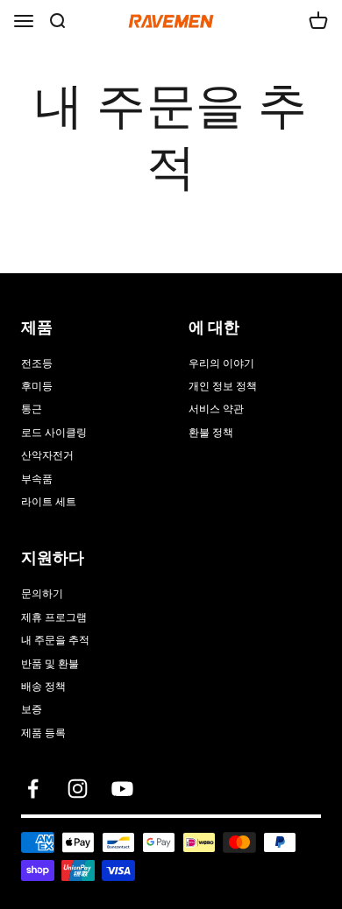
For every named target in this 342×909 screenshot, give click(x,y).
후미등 (37, 386)
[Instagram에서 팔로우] (77, 788)
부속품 (37, 479)
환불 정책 (211, 432)
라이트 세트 (48, 502)
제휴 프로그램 (54, 617)
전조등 (37, 363)
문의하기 (42, 594)
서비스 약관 (216, 409)
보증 (31, 709)
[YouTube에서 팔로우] (122, 788)
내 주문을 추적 (55, 640)
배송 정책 (43, 686)
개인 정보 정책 (223, 386)
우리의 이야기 (221, 363)
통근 (31, 409)
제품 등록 (43, 733)
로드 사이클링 (54, 432)
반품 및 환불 (50, 664)
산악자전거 (47, 455)
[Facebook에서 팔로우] (33, 788)
